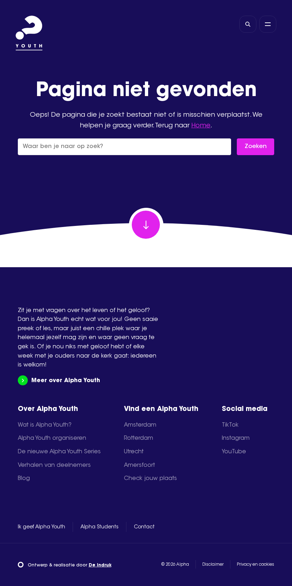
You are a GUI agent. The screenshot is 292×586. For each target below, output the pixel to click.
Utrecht (134, 452)
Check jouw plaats (150, 478)
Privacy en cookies (255, 565)
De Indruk (100, 565)
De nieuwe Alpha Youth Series (59, 452)
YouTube (234, 452)
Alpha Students (99, 527)
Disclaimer (213, 565)
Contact (144, 527)
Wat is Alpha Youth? (45, 425)
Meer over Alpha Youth (65, 381)
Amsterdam (140, 425)
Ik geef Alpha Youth (41, 527)
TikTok (230, 425)
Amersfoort (139, 465)
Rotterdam (138, 438)
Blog (24, 478)
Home (200, 125)
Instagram (236, 438)
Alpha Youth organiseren (52, 438)
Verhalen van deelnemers (54, 465)
